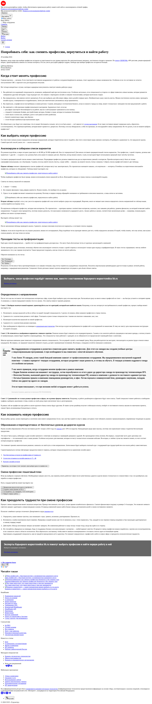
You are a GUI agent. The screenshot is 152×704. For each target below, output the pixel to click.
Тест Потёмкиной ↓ (7, 261)
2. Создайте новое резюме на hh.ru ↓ (13, 489)
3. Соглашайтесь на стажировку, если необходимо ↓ (18, 491)
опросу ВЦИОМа (121, 60)
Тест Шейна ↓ (6, 263)
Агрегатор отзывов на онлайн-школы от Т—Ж (19, 458)
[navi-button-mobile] (3, 42)
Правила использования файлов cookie (36, 11)
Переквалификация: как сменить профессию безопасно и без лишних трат (31, 581)
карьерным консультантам (45, 326)
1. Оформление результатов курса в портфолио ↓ (17, 487)
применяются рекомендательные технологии (42, 689)
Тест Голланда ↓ (7, 259)
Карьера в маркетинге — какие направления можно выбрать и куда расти (31, 589)
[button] (3, 36)
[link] (4, 31)
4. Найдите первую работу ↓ (10, 494)
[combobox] (9, 698)
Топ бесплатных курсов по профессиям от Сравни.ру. (22, 455)
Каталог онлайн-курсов (11, 461)
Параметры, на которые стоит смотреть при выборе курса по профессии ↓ (25, 466)
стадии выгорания (90, 124)
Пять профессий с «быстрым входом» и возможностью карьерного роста (30, 578)
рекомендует (48, 511)
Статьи (7, 47)
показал (59, 429)
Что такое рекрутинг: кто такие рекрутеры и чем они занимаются (28, 585)
